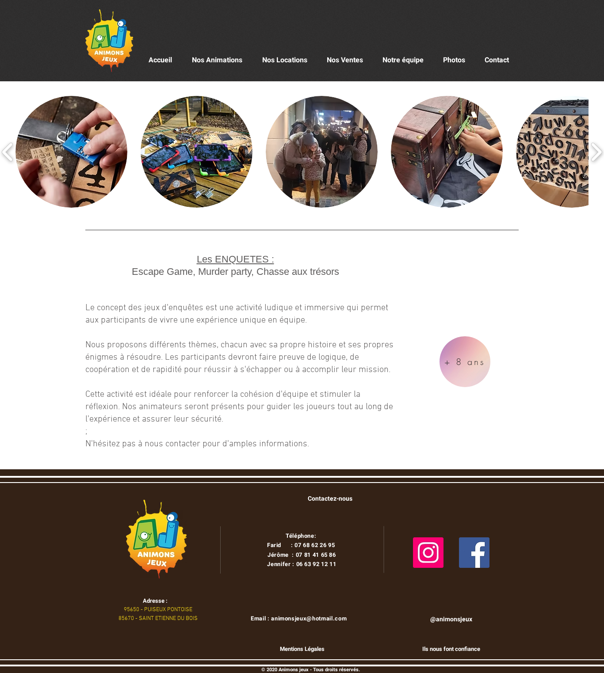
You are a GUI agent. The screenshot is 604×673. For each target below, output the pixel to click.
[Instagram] (428, 552)
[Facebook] (474, 552)
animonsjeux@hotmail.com (309, 618)
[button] (71, 152)
